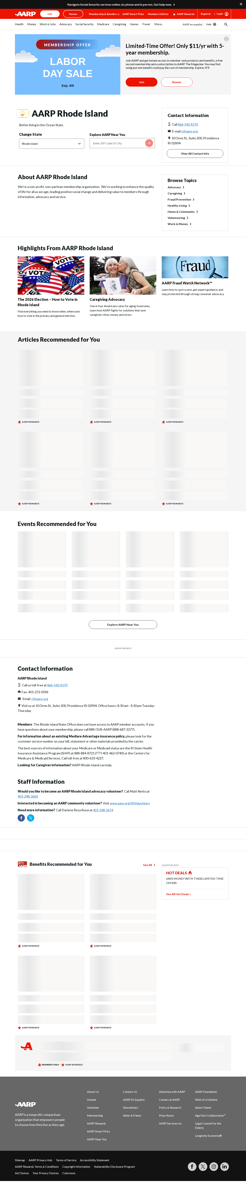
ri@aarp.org (189, 131)
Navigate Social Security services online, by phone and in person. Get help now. (119, 4)
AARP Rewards (186, 13)
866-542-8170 (188, 124)
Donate (91, 1099)
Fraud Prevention (179, 199)
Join (141, 82)
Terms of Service (66, 1160)
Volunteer (93, 1107)
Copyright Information (76, 1166)
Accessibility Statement (94, 1160)
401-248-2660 (28, 796)
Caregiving (175, 193)
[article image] (51, 293)
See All (147, 865)
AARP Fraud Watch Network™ (187, 283)
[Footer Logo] (40, 1104)
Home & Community (181, 211)
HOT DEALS (176, 873)
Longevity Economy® (208, 1135)
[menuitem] (19, 26)
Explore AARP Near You (107, 135)
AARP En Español (133, 1099)
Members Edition (158, 13)
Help (208, 24)
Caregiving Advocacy (107, 299)
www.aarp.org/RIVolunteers (130, 803)
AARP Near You (97, 1139)
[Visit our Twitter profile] (30, 818)
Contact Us (130, 1091)
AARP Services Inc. (170, 1123)
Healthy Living (177, 205)
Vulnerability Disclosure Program (114, 1166)
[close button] (226, 39)
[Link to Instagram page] (213, 1166)
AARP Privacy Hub (40, 1160)
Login (220, 13)
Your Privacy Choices (46, 1173)
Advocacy (174, 187)
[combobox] (122, 143)
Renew (176, 82)
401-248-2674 (103, 810)
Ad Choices (22, 1173)
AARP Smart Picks (133, 13)
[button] (225, 24)
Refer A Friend (132, 1115)
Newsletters (130, 1107)
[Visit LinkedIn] (224, 1166)
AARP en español (192, 24)
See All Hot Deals (177, 894)
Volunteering (176, 217)
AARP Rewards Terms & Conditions (37, 1166)
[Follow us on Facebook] (21, 818)
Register (206, 13)
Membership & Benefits (103, 13)
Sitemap (20, 1160)
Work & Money (178, 224)
